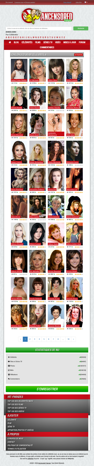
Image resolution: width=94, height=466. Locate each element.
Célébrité (11, 420)
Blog (16, 42)
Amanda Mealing (54, 326)
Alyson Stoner (72, 271)
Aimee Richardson (36, 162)
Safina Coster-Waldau (19, 80)
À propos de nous (15, 438)
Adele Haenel (34, 107)
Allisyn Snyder (16, 271)
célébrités (30, 458)
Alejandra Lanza (72, 162)
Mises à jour (69, 42)
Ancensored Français (44, 463)
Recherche (81, 28)
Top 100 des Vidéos (15, 411)
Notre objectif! (67, 2)
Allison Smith (53, 244)
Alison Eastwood (73, 217)
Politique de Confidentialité (20, 445)
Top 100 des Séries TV (16, 408)
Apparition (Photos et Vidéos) (20, 430)
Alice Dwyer (15, 217)
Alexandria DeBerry (37, 189)
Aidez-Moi (79, 2)
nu (46, 458)
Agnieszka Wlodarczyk (52, 134)
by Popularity (78, 54)
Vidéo (58, 42)
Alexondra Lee (72, 189)
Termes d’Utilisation (16, 449)
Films (37, 42)
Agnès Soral (34, 135)
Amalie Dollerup (36, 299)
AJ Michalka (34, 80)
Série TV (11, 426)
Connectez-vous (19, 2)
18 (68, 339)
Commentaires (47, 47)
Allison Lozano (35, 244)
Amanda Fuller (35, 326)
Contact (11, 442)
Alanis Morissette (54, 162)
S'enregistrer (47, 389)
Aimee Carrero (16, 162)
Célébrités (27, 42)
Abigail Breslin (16, 107)
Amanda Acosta (53, 299)
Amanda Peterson (73, 326)
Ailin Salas (70, 135)
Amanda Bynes (72, 299)
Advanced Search (11, 32)
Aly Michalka (34, 271)
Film (9, 423)
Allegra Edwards (17, 244)
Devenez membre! (30, 2)
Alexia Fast (52, 189)
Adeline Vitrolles (54, 107)
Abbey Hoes (52, 80)
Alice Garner (34, 217)
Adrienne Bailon (72, 107)
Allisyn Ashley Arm (74, 244)
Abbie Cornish (72, 80)
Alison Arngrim (53, 217)
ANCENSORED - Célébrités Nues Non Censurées (47, 16)
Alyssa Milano (16, 299)
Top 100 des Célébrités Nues (20, 401)
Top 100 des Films (15, 404)
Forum (82, 42)
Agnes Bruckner (17, 135)
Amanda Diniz (16, 326)
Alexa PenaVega (17, 189)
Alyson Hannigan (54, 271)
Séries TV (47, 42)
